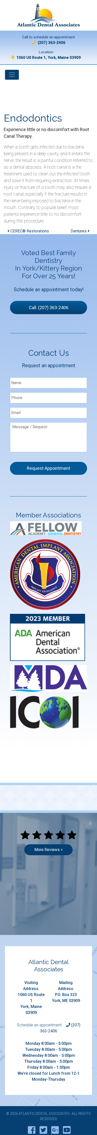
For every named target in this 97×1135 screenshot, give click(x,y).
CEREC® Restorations (29, 231)
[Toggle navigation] (12, 75)
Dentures (79, 231)
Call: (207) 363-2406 (48, 307)
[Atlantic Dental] (48, 17)
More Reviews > (48, 849)
